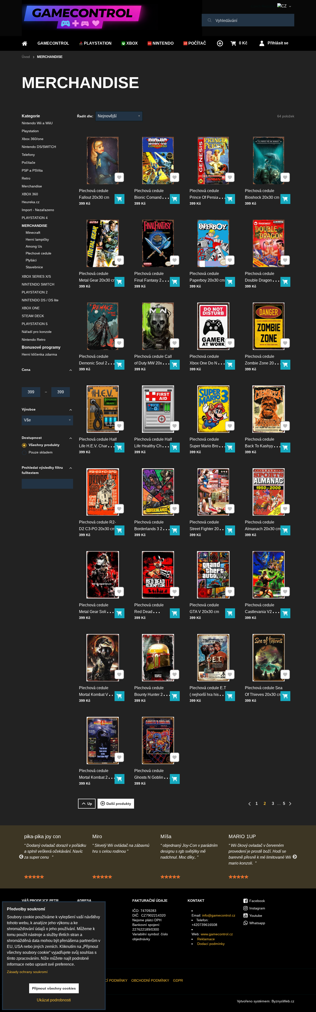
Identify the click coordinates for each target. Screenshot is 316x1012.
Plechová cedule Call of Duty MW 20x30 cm (153, 363)
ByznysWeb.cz (283, 1001)
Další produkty (118, 804)
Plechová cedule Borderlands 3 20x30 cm (152, 529)
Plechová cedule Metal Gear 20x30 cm (97, 276)
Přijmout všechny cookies (54, 988)
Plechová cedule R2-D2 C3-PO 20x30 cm (97, 525)
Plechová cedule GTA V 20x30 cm (204, 608)
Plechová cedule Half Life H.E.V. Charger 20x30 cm (98, 446)
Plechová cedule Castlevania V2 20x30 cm (259, 611)
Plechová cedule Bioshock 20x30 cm (262, 194)
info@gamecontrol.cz (218, 915)
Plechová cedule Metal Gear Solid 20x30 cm (93, 611)
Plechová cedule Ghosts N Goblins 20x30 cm (149, 777)
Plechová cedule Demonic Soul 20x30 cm (97, 363)
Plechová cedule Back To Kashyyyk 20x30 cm (261, 446)
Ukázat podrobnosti (54, 1000)
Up (89, 804)
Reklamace (206, 939)
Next (294, 856)
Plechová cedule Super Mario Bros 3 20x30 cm (206, 446)
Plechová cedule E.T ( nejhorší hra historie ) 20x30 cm (208, 694)
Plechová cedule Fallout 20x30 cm (94, 194)
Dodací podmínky (211, 944)
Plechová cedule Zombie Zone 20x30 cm (262, 363)
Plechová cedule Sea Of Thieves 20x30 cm (263, 691)
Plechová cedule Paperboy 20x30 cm (207, 276)
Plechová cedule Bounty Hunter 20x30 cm (152, 694)
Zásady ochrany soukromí (27, 972)
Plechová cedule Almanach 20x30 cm (263, 525)
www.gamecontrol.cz (217, 934)
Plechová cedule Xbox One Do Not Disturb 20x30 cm (205, 363)
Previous (21, 856)
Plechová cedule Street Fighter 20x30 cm (207, 529)
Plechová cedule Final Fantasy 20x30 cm (152, 280)
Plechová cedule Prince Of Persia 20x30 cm (204, 197)
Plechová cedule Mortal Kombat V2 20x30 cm (94, 694)
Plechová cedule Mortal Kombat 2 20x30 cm (93, 777)
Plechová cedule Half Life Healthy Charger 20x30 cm (153, 446)
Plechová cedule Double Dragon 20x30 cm (259, 280)
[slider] (34, 877)
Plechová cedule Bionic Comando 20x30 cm (149, 197)
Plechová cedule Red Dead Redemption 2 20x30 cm (152, 615)
